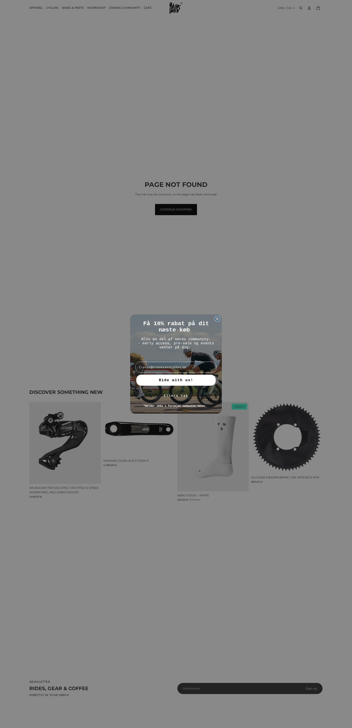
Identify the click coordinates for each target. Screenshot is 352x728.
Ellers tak (176, 396)
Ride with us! (176, 380)
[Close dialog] (217, 318)
